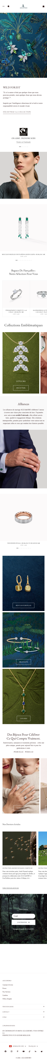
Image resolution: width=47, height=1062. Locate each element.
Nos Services (6, 992)
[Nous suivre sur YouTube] (24, 1051)
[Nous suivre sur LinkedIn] (36, 1051)
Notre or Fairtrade (23, 142)
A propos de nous (8, 985)
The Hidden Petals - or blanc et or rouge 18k (23, 543)
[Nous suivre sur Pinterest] (18, 1051)
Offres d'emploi (7, 999)
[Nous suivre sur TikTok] (30, 1051)
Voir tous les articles (11, 888)
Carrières (5, 995)
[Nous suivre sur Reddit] (42, 1051)
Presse (4, 988)
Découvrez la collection (17, 112)
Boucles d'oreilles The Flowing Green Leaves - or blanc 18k (23, 254)
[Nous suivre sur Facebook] (6, 1051)
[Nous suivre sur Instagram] (12, 1051)
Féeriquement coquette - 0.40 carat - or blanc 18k (16, 311)
